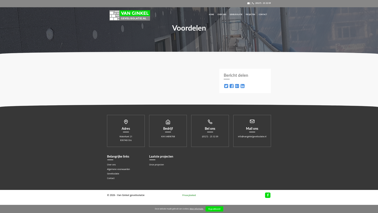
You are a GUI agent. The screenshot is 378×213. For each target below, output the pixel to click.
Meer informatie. (197, 209)
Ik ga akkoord (214, 209)
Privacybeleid (189, 195)
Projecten (250, 14)
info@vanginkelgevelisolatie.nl (252, 136)
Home (211, 14)
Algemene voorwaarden (118, 169)
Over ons (221, 14)
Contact (263, 14)
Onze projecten (156, 164)
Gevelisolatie (236, 14)
